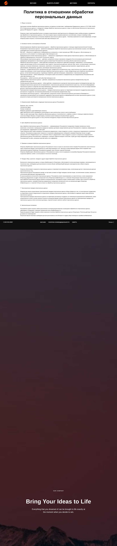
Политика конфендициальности (58, 222)
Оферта (74, 222)
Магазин (33, 3)
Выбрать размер (53, 3)
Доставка (73, 3)
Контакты (91, 3)
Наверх (111, 222)
